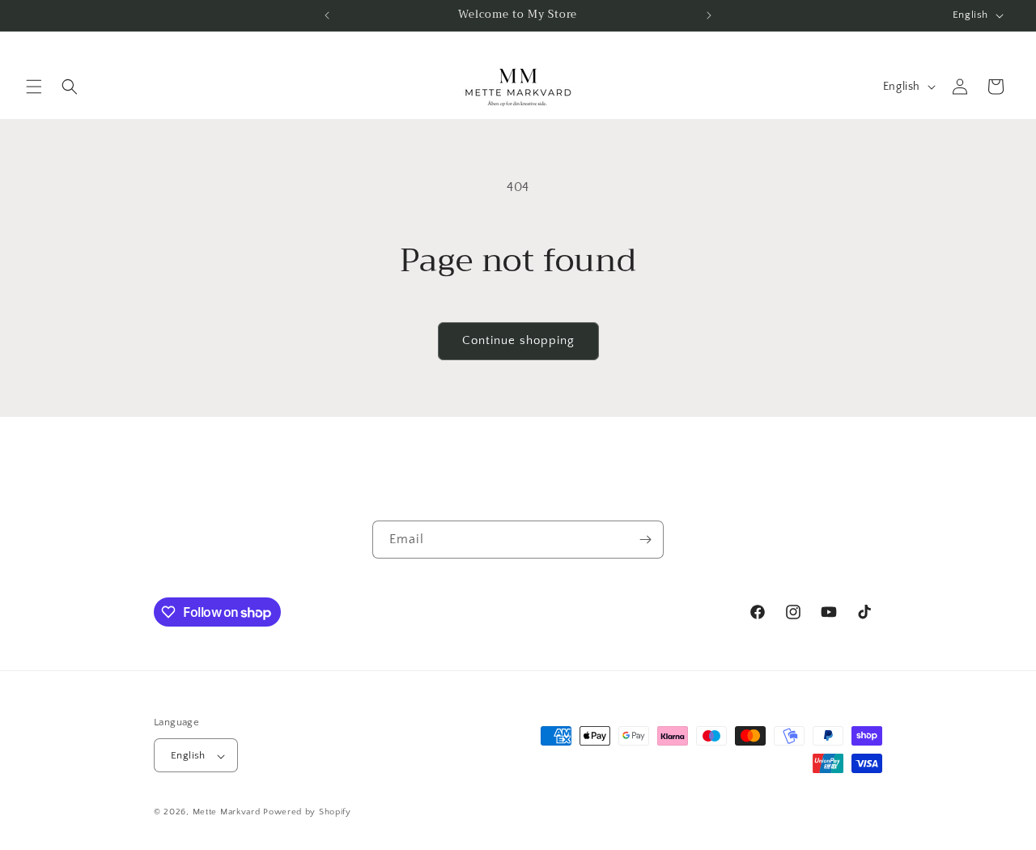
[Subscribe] (645, 540)
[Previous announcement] (327, 15)
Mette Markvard (227, 813)
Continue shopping (518, 340)
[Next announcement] (709, 15)
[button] (34, 86)
